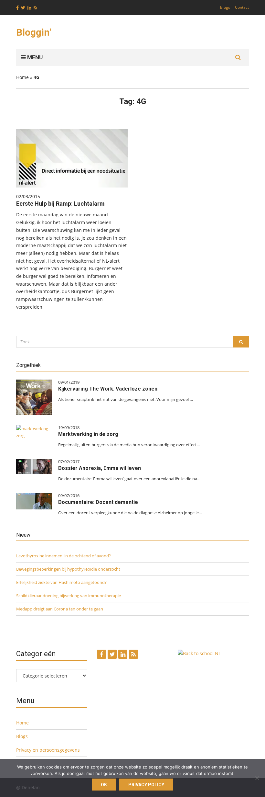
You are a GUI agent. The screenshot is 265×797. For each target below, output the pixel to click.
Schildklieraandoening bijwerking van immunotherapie (68, 595)
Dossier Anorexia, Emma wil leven (99, 468)
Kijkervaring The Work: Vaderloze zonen (107, 389)
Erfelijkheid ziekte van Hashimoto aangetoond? (61, 582)
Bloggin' (33, 32)
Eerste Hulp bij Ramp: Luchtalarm (60, 203)
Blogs (225, 7)
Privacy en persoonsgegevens (48, 750)
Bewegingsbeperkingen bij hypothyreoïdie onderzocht (68, 569)
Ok (104, 784)
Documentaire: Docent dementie (98, 502)
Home (22, 77)
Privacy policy (146, 784)
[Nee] (257, 778)
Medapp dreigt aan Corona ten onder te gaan (59, 609)
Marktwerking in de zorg (88, 434)
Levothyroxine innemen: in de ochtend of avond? (63, 556)
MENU (34, 57)
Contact (242, 7)
